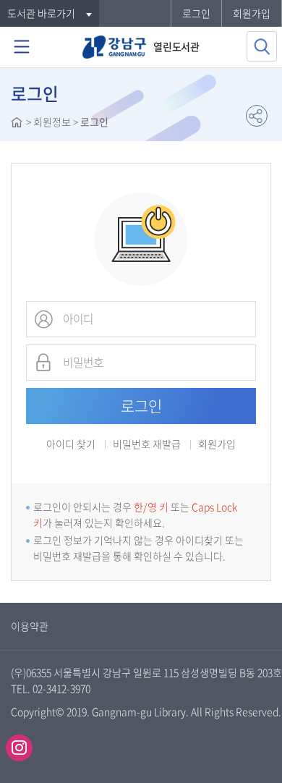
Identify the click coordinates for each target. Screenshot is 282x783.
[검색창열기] (261, 46)
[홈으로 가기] (16, 123)
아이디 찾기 (70, 444)
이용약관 (29, 626)
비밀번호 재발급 (147, 445)
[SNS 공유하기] (257, 116)
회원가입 (251, 13)
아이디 (43, 319)
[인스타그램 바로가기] (19, 748)
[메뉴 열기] (21, 47)
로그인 (196, 13)
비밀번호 (43, 362)
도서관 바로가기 (41, 13)
